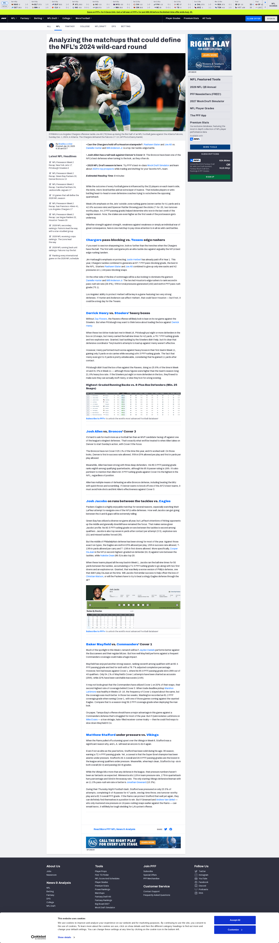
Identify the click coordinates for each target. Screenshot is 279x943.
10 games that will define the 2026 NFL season (64, 196)
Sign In (271, 19)
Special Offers (150, 875)
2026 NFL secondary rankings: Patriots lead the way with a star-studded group (63, 228)
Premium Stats (102, 886)
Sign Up (210, 177)
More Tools (210, 147)
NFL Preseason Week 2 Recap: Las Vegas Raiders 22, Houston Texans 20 (62, 217)
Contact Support (151, 891)
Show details (64, 937)
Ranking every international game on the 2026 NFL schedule (64, 257)
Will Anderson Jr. (114, 148)
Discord (202, 886)
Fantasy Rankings (103, 900)
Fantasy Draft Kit (103, 897)
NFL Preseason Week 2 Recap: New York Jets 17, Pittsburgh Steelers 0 (61, 165)
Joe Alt (168, 144)
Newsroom (51, 875)
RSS (201, 893)
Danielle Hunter (94, 148)
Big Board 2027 (102, 904)
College (85, 26)
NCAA (4, 6)
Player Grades (101, 882)
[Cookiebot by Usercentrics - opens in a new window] (38, 937)
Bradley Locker (65, 144)
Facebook (203, 882)
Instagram (203, 875)
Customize (233, 929)
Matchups (99, 893)
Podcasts (203, 889)
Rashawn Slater (152, 144)
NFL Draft (100, 26)
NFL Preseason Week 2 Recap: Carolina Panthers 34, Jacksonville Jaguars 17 (62, 187)
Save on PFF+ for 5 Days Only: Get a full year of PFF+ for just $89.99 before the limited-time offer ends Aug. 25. (140, 12)
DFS (114, 26)
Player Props (101, 871)
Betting (125, 26)
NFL (4, 3)
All (49, 26)
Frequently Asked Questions (156, 895)
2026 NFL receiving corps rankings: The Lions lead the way (62, 239)
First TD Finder (102, 875)
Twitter (202, 871)
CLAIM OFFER (254, 19)
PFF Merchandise (151, 879)
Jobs (48, 871)
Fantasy (70, 26)
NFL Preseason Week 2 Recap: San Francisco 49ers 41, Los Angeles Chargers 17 (64, 206)
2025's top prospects (103, 169)
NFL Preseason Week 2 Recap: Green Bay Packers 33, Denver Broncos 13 (63, 176)
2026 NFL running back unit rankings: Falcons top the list (63, 249)
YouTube (203, 879)
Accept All (235, 920)
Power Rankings (102, 889)
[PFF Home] (3, 19)
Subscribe (148, 871)
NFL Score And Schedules (107, 879)
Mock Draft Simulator (158, 165)
